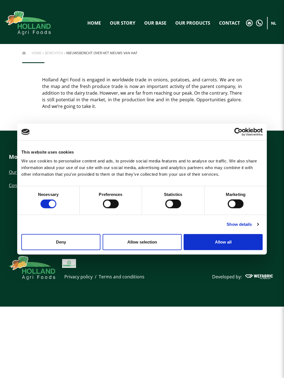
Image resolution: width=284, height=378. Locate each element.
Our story (122, 23)
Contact (229, 23)
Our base (155, 23)
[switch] (111, 204)
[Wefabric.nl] (259, 276)
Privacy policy (78, 277)
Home (94, 23)
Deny (61, 241)
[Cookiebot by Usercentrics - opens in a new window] (238, 132)
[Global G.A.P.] (69, 263)
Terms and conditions (121, 277)
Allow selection (142, 241)
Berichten (54, 53)
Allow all (223, 241)
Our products (192, 23)
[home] (27, 23)
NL (273, 23)
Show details (239, 224)
